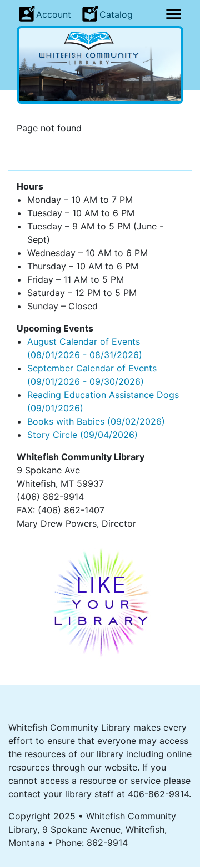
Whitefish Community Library (100, 48)
